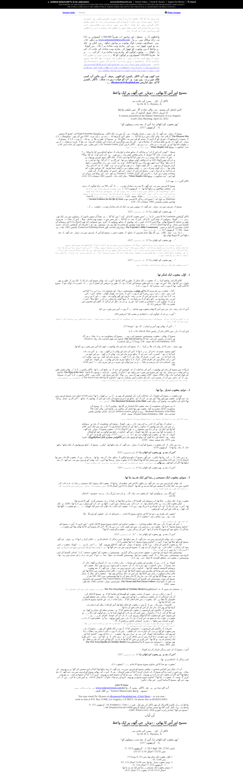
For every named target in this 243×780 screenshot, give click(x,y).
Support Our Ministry (176, 2)
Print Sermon (174, 12)
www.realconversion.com (109, 687)
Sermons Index (68, 13)
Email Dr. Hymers (157, 2)
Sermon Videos (141, 2)
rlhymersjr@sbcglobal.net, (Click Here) (130, 696)
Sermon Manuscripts (61, 2)
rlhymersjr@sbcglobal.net (125, 82)
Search (192, 2)
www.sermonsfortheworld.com (114, 39)
